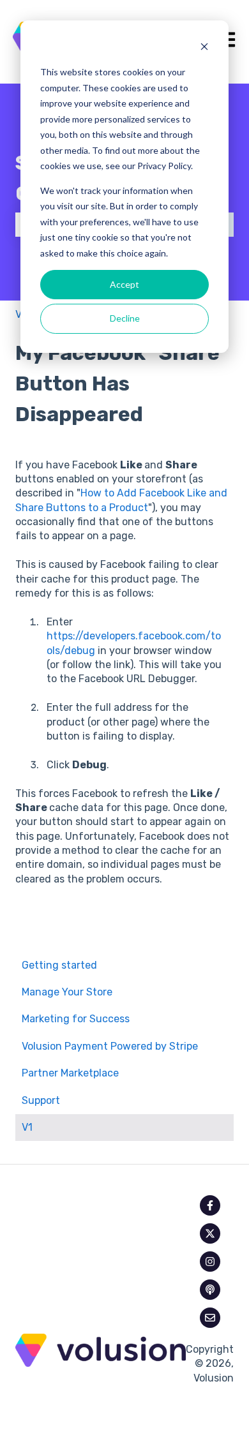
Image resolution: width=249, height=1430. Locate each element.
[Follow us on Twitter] (210, 1233)
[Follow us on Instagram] (210, 1261)
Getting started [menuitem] (59, 965)
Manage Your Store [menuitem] (67, 992)
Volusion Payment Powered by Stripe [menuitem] (110, 1046)
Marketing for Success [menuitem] (76, 1019)
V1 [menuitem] (27, 1127)
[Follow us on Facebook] (210, 1205)
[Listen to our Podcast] (210, 1289)
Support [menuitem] (41, 1100)
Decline (125, 318)
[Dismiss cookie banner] (204, 48)
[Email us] (210, 1317)
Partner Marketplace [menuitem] (70, 1073)
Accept (124, 284)
